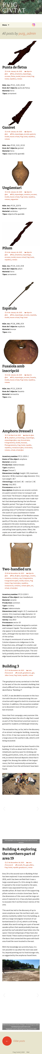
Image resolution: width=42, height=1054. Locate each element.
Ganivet (8, 127)
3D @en (17, 576)
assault (19, 673)
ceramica (27, 194)
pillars (31, 865)
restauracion (9, 586)
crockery (15, 578)
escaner (7, 76)
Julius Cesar (9, 675)
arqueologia (27, 74)
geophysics (27, 673)
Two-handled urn (16, 569)
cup (18, 440)
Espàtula (9, 308)
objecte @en (29, 435)
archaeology (20, 438)
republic (29, 445)
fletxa (13, 76)
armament (18, 74)
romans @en (25, 586)
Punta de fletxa (14, 67)
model (18, 76)
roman (31, 675)
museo (26, 581)
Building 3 (10, 666)
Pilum (7, 248)
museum (24, 443)
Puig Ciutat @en (15, 583)
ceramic (32, 576)
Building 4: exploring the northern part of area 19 (19, 853)
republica (13, 79)
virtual (13, 450)
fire (24, 865)
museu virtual (25, 76)
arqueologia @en (11, 440)
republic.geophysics (20, 867)
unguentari (14, 199)
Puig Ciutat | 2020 (18, 1052)
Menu (4, 25)
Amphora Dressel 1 (17, 431)
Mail (27, 1052)
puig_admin (27, 33)
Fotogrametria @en (11, 581)
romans (19, 79)
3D (13, 74)
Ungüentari (12, 188)
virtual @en (20, 450)
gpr (33, 673)
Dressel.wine (25, 440)
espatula (33, 315)
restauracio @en (18, 447)
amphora (12, 438)
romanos (17, 586)
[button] (4, 808)
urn (32, 586)
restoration (28, 447)
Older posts (15, 1040)
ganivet (32, 134)
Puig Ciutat (24, 136)
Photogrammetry (11, 445)
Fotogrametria (10, 443)
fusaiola (33, 377)
